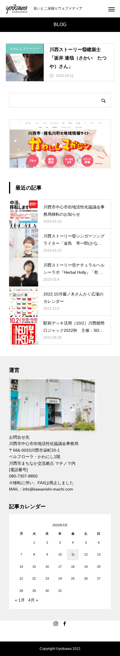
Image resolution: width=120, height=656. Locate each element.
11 (73, 554)
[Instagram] (56, 623)
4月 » (33, 600)
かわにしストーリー (24, 48)
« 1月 (20, 600)
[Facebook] (64, 623)
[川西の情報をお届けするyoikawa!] (17, 9)
